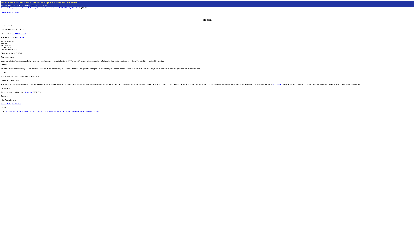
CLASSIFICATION (19, 34)
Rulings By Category (29, 5)
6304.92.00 (277, 84)
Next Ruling (16, 12)
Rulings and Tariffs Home (17, 8)
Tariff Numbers (43, 5)
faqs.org (4, 5)
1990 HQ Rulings (50, 8)
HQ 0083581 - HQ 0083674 (67, 8)
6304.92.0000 (21, 37)
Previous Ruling (6, 12)
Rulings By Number (15, 5)
